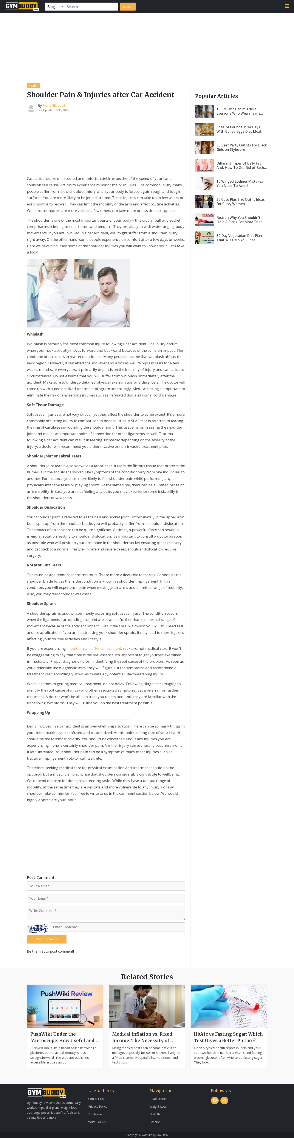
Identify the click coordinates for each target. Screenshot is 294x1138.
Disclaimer (95, 1114)
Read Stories (158, 1099)
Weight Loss (158, 1106)
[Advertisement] (147, 45)
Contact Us (96, 1099)
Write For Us (97, 1122)
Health (33, 86)
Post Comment (46, 939)
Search (128, 7)
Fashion (155, 1122)
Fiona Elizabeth (55, 105)
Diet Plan (156, 1114)
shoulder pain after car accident (94, 648)
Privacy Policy (97, 1106)
